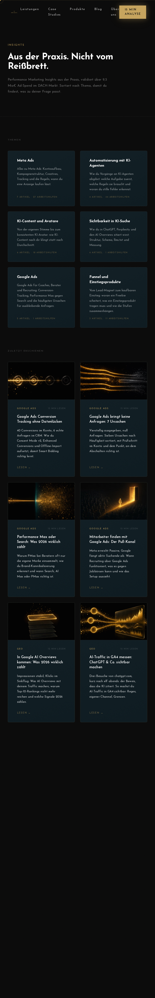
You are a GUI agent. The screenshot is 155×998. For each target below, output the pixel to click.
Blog (98, 9)
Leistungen (29, 9)
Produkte (77, 9)
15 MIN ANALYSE (133, 12)
